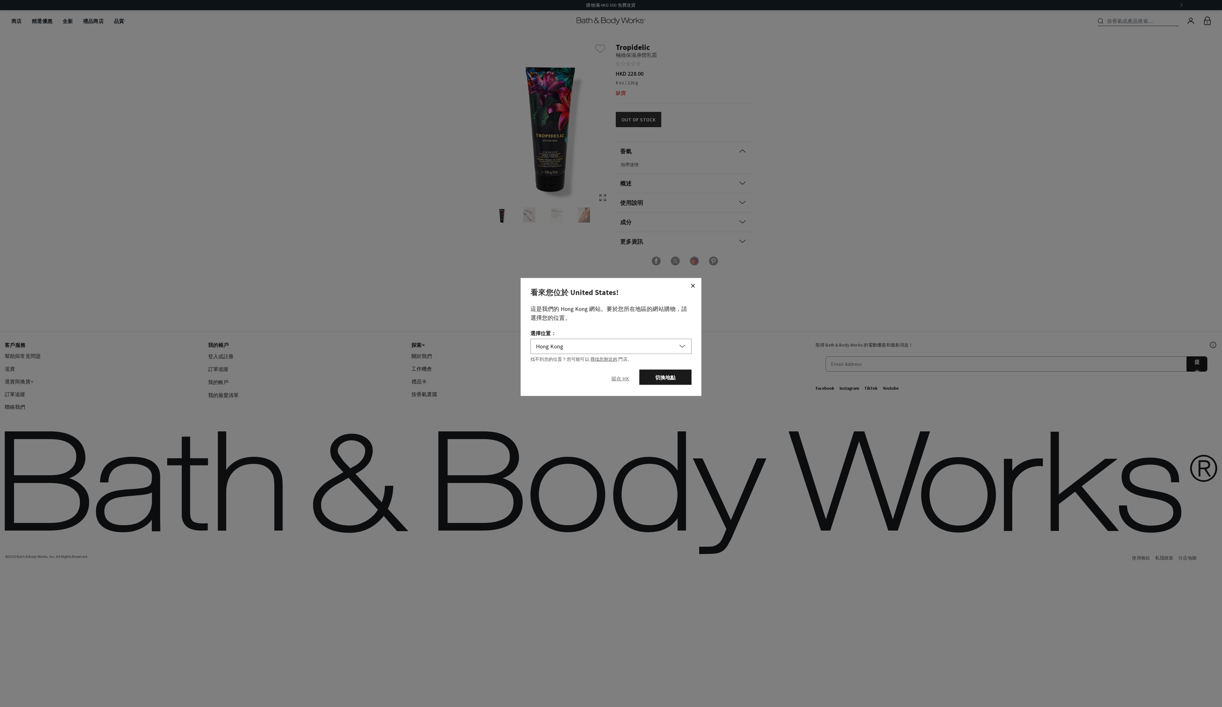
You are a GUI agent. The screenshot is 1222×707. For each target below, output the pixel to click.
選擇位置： (543, 333)
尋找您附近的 (603, 359)
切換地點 (665, 377)
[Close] (692, 285)
